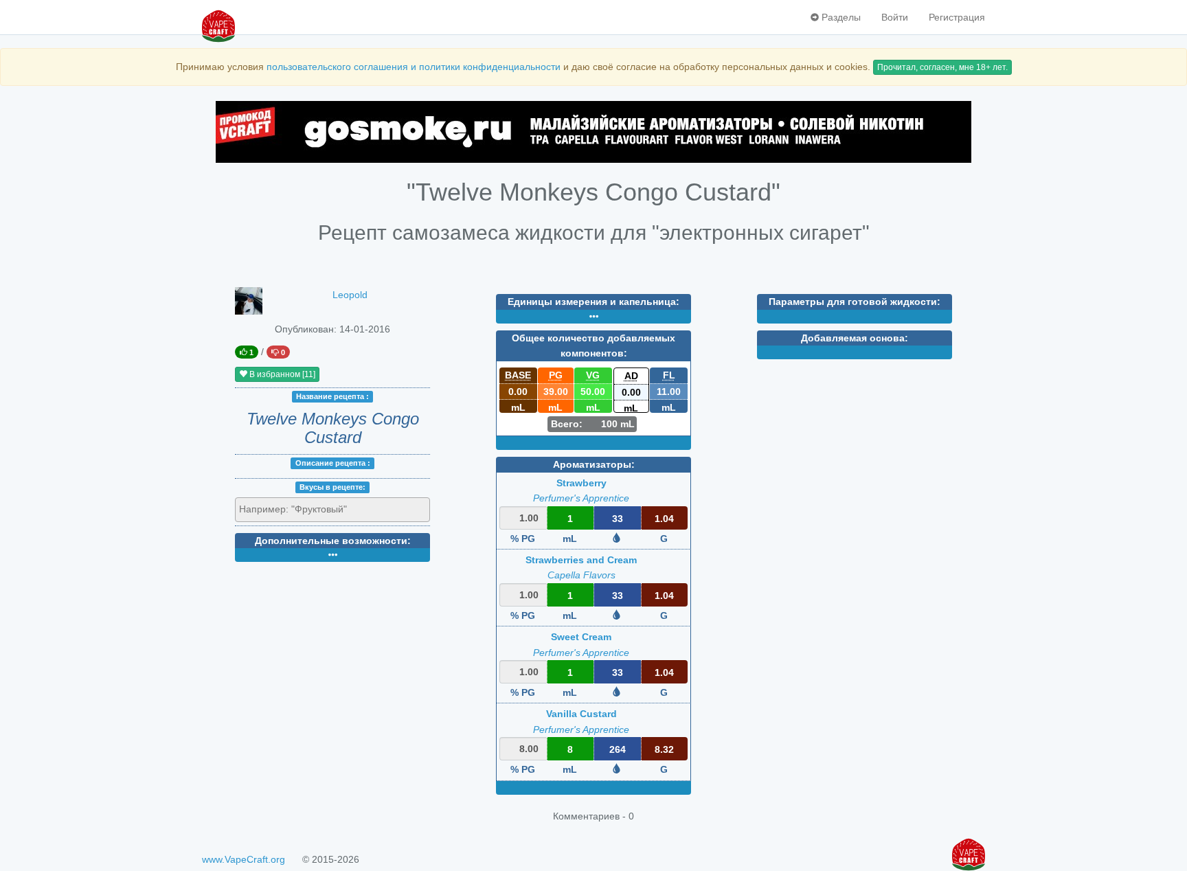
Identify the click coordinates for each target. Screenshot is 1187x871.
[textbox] (301, 509)
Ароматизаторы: (594, 464)
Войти (894, 17)
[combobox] (332, 509)
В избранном (281, 374)
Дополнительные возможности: (333, 540)
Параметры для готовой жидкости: (854, 301)
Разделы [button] (840, 17)
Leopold (350, 294)
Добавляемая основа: (854, 337)
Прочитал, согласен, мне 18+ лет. (942, 67)
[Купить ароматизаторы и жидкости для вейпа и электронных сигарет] (593, 132)
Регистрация (957, 17)
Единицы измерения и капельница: (593, 301)
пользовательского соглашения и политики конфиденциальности (414, 66)
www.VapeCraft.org (243, 859)
